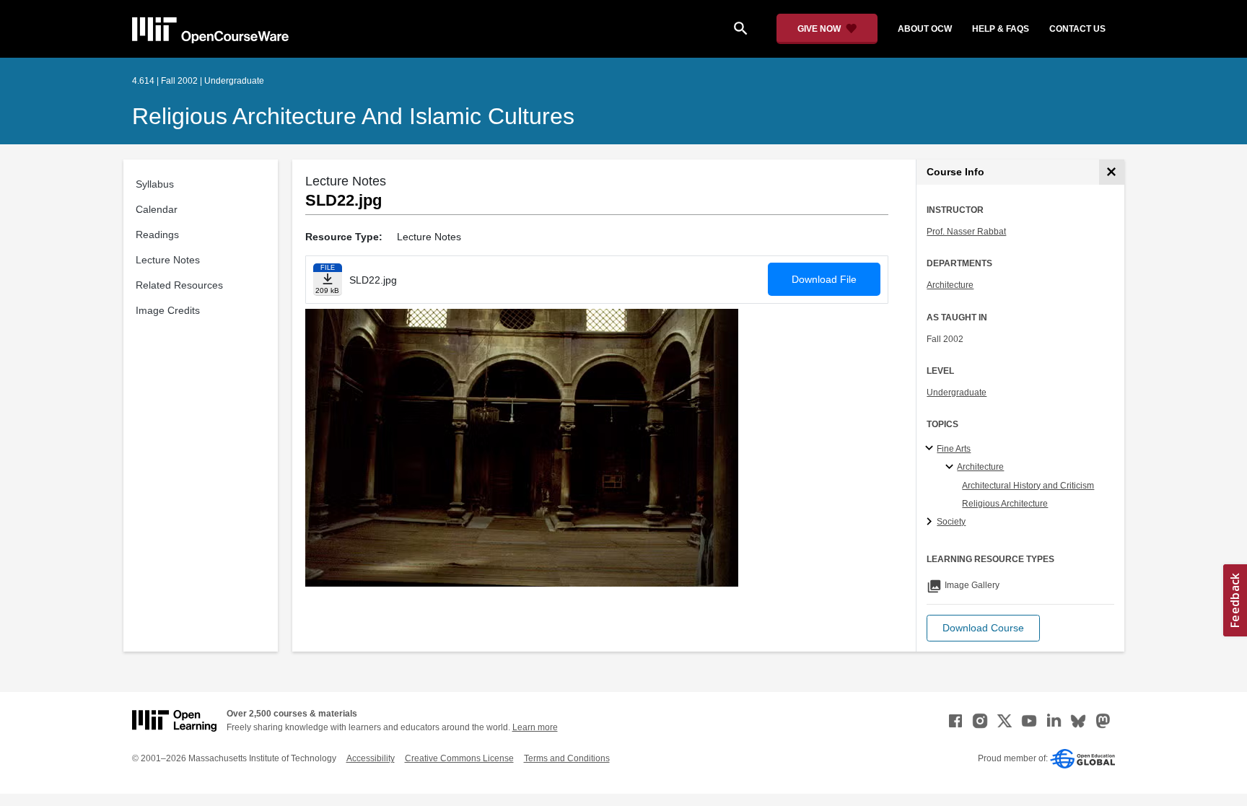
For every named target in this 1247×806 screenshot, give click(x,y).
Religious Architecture (1005, 504)
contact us (1077, 29)
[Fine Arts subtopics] (931, 448)
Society (951, 522)
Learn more (535, 727)
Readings (157, 234)
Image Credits (168, 310)
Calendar (157, 209)
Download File (824, 279)
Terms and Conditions (567, 758)
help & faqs (1000, 29)
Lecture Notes (168, 260)
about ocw (925, 29)
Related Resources (179, 285)
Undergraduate (956, 392)
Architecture (950, 285)
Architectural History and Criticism (1028, 486)
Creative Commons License (459, 758)
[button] (983, 628)
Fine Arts (954, 449)
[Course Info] (1111, 172)
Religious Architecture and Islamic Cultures (353, 116)
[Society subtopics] (931, 522)
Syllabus (155, 184)
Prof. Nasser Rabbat (966, 232)
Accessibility (370, 758)
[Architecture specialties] (951, 467)
